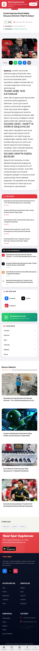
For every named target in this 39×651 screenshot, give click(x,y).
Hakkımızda (6, 618)
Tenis (4, 603)
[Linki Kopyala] (29, 63)
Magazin (6, 349)
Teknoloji (7, 345)
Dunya (6, 354)
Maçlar (22, 588)
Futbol (14, 8)
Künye (4, 622)
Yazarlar (23, 599)
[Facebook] (4, 571)
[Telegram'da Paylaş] (20, 63)
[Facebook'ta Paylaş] (24, 63)
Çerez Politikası (7, 634)
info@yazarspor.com (30, 622)
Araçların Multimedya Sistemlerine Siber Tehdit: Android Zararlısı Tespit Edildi (19, 211)
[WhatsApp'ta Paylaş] (15, 63)
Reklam (4, 626)
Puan (22, 592)
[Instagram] (15, 571)
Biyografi (23, 603)
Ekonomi (6, 335)
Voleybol (5, 599)
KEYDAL (31, 626)
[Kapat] (37, 2)
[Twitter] (10, 571)
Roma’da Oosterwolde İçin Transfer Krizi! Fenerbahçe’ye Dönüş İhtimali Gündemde (17, 230)
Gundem (6, 330)
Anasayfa (6, 8)
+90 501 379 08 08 (29, 618)
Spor (5, 340)
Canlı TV (23, 596)
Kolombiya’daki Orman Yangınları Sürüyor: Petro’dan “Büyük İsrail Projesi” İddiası (17, 240)
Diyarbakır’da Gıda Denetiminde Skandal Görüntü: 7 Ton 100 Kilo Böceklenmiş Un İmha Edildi (19, 202)
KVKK (4, 630)
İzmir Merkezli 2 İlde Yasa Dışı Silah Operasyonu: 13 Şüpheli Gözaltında (19, 221)
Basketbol (5, 596)
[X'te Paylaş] (11, 63)
